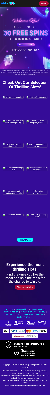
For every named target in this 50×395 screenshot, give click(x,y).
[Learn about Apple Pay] (6, 332)
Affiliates (39, 314)
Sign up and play (25, 287)
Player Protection (11, 312)
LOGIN (44, 4)
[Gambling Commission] (31, 337)
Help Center (28, 314)
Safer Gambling (22, 309)
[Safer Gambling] (25, 345)
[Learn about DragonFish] (18, 337)
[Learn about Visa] (14, 332)
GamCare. (42, 385)
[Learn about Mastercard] (29, 332)
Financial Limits (37, 309)
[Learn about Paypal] (22, 332)
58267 (25, 383)
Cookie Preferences (24, 317)
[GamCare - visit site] (28, 353)
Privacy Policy (26, 312)
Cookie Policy (39, 312)
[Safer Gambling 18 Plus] (16, 354)
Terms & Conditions (13, 314)
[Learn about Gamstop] (39, 332)
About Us (9, 309)
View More (25, 240)
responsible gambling (22, 385)
